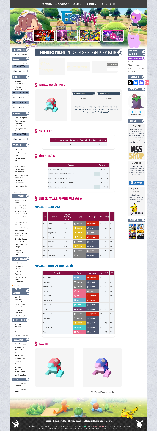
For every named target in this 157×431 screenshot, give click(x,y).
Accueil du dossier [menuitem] (20, 54)
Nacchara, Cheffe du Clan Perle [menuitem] (20, 218)
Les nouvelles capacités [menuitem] (19, 311)
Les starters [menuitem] (18, 149)
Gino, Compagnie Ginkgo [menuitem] (20, 246)
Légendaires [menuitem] (17, 192)
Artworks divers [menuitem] (19, 358)
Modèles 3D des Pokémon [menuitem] (19, 363)
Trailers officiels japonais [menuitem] (19, 390)
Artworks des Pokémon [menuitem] (19, 348)
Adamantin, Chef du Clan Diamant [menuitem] (20, 212)
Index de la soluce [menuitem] (20, 63)
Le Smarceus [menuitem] (18, 263)
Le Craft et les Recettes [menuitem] (19, 273)
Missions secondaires (20, 102)
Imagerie (131, 71)
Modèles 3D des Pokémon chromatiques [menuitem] (19, 369)
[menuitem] (47, 3)
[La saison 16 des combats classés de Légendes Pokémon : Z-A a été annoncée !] (113, 35)
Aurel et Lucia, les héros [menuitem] (20, 201)
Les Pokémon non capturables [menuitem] (20, 176)
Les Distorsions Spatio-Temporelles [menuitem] (19, 279)
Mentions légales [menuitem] (74, 420)
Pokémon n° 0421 (136, 115)
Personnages (18, 196)
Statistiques (132, 62)
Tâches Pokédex (134, 65)
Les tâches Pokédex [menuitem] (18, 331)
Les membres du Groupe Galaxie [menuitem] (20, 207)
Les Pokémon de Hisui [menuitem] (20, 154)
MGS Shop (133, 129)
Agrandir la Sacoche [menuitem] (18, 325)
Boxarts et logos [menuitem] (20, 344)
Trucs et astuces (20, 320)
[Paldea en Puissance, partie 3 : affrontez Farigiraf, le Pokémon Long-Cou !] (67, 35)
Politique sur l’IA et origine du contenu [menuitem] (97, 420)
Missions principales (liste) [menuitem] (20, 82)
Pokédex (16, 113)
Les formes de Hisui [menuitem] (19, 159)
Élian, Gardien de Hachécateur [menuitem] (20, 240)
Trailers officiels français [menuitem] (19, 385)
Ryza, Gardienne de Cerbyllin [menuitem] (20, 223)
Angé (84, 426)
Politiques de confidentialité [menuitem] (55, 420)
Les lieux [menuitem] (16, 286)
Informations (19, 50)
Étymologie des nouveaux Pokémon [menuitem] (19, 123)
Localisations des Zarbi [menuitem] (20, 187)
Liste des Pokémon (19, 134)
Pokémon (17, 145)
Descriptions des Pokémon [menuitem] (20, 130)
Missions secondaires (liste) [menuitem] (20, 88)
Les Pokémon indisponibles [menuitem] (19, 171)
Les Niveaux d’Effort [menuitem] (18, 267)
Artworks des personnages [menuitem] (19, 354)
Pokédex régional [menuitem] (20, 117)
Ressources (18, 339)
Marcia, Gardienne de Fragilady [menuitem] (20, 229)
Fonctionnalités (20, 258)
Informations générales (137, 58)
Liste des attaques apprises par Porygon (136, 68)
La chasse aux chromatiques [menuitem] (19, 165)
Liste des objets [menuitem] (19, 315)
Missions (17, 77)
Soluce (16, 58)
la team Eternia (98, 426)
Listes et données (17, 291)
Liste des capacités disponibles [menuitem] (18, 299)
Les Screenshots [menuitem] (20, 375)
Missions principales (20, 92)
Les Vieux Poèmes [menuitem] (20, 335)
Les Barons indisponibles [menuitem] (18, 182)
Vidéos (16, 379)
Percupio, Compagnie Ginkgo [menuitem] (18, 252)
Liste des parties (19, 66)
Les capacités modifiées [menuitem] (19, 306)
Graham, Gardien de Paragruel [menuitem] (20, 235)
